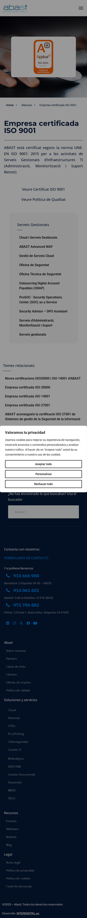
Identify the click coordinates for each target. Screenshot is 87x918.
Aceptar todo (43, 464)
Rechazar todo (43, 484)
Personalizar (43, 474)
